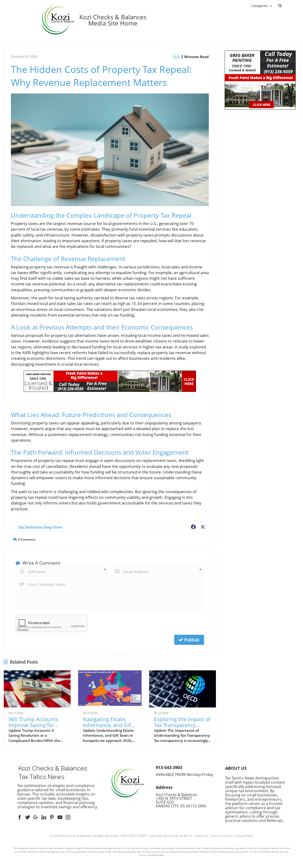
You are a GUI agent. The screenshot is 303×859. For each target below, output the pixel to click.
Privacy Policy (244, 836)
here (161, 855)
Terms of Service (222, 836)
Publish (191, 640)
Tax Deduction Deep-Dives (40, 527)
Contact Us (201, 836)
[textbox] (112, 20)
